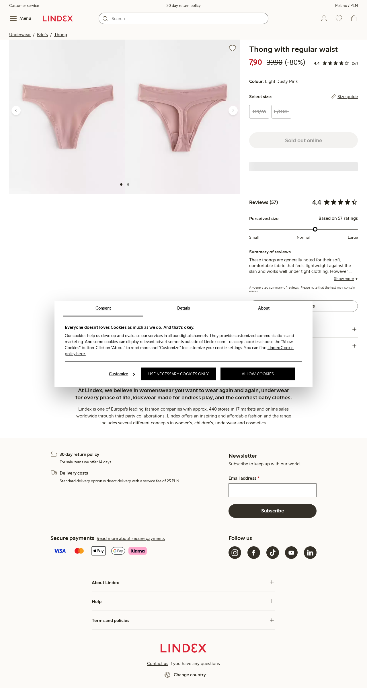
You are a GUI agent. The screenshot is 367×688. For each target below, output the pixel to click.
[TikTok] (272, 552)
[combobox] (183, 18)
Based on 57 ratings (338, 218)
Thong (60, 34)
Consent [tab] (103, 308)
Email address (244, 478)
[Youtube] (291, 552)
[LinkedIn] (310, 552)
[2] (128, 184)
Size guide (347, 96)
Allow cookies (258, 373)
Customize (118, 373)
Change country (190, 674)
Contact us (157, 663)
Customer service (24, 5)
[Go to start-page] (58, 18)
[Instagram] (235, 552)
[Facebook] (253, 552)
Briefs (42, 34)
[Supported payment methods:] (138, 551)
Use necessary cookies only (178, 373)
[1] (121, 184)
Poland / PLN (346, 5)
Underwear (20, 34)
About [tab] (264, 308)
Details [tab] (183, 308)
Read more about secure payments (131, 538)
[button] (67, 117)
